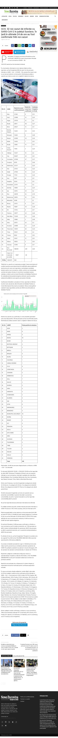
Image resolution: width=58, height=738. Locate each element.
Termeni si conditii (25, 699)
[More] (28, 635)
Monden (32, 16)
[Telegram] (10, 8)
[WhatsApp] (19, 45)
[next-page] (4, 684)
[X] (15, 8)
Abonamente (36, 7)
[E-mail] (26, 45)
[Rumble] (7, 8)
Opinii (36, 16)
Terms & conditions (53, 7)
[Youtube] (17, 8)
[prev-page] (2, 684)
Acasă (2, 23)
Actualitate (4, 16)
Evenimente (20, 16)
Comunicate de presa (44, 16)
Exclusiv (27, 16)
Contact (25, 7)
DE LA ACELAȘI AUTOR (18, 656)
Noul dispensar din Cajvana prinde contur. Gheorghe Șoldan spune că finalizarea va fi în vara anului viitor (6, 670)
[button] (55, 16)
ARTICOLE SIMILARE (7, 656)
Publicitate (30, 7)
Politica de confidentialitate (27, 696)
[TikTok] (12, 8)
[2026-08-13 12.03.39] (48, 51)
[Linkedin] (22, 45)
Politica (15, 16)
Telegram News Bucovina (19, 625)
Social (10, 16)
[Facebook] (2, 8)
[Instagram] (5, 8)
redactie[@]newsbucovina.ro (8, 718)
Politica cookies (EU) (44, 7)
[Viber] (33, 45)
